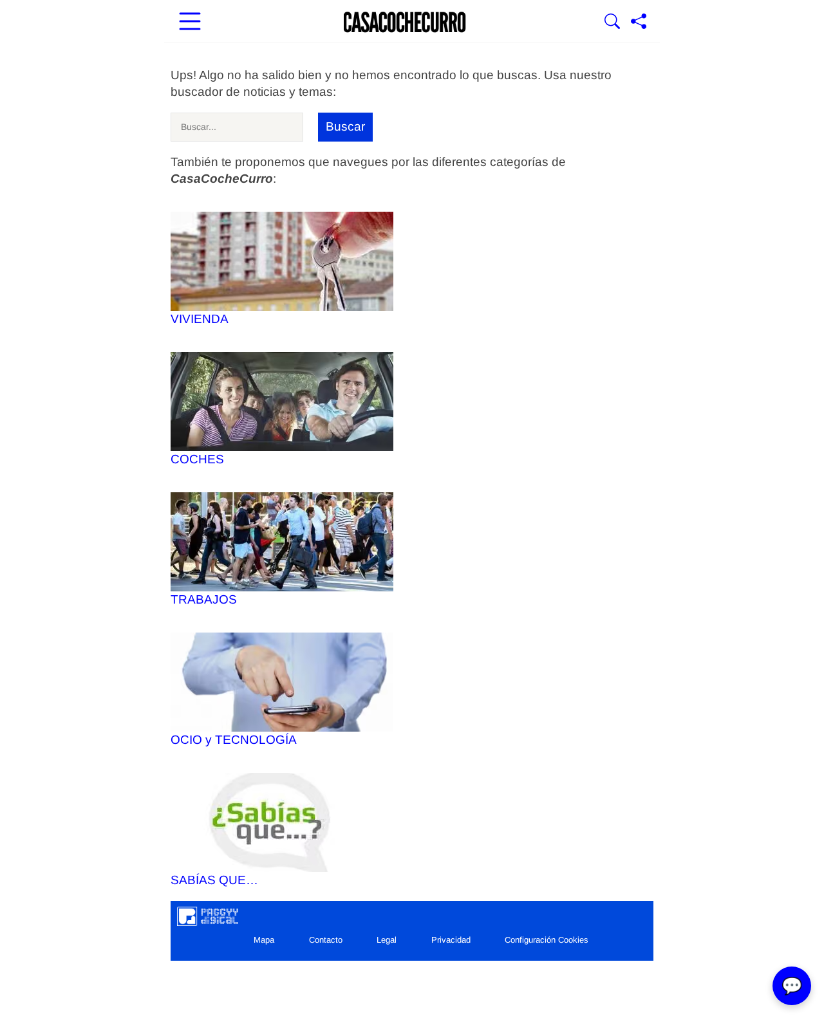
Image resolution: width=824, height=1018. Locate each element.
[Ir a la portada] (405, 22)
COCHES (197, 459)
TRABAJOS (204, 599)
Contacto (325, 940)
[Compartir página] (638, 22)
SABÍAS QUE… (214, 880)
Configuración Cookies (546, 940)
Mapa (264, 940)
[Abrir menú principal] (190, 22)
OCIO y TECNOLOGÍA (234, 739)
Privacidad (451, 940)
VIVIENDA (200, 319)
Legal (387, 940)
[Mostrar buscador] (612, 22)
